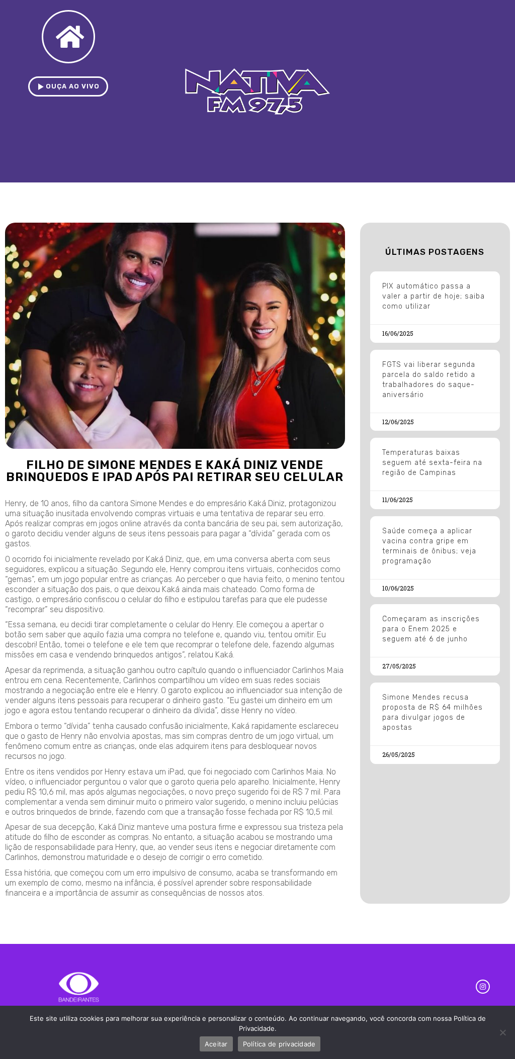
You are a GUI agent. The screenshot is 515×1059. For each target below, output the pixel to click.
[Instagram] (483, 987)
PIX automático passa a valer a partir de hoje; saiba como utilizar (433, 296)
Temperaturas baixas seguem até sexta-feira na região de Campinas (432, 462)
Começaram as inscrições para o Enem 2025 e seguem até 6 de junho (431, 629)
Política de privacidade (279, 1044)
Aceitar (216, 1044)
